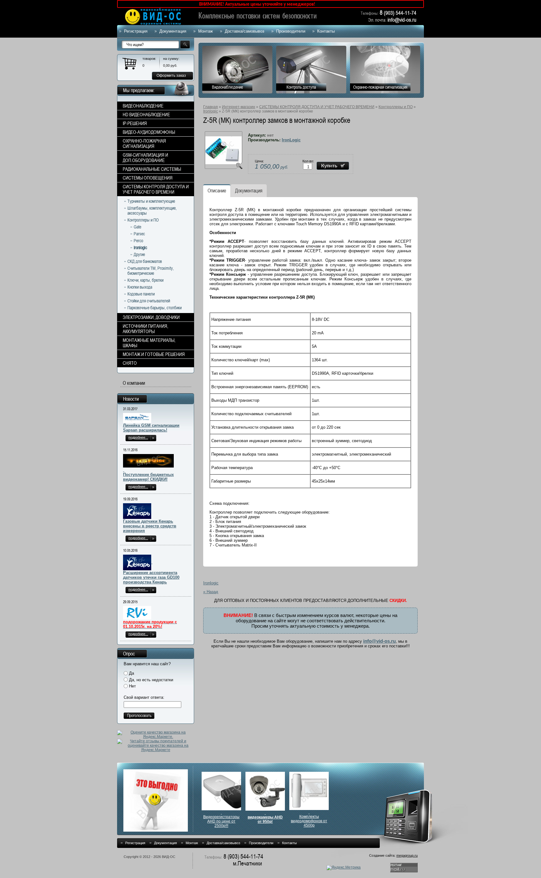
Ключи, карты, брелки (145, 280)
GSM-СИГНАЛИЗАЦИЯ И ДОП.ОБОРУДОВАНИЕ (145, 157)
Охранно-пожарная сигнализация (380, 87)
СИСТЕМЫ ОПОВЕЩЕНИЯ (148, 177)
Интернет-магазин (238, 107)
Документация (172, 31)
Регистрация (135, 31)
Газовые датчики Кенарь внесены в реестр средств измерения (149, 526)
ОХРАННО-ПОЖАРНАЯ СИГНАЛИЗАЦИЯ (144, 143)
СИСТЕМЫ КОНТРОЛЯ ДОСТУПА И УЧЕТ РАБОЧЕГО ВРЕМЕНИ (316, 107)
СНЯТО (130, 363)
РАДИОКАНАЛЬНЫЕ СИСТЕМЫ (152, 169)
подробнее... (138, 437)
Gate (137, 226)
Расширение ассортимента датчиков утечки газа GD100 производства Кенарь (151, 577)
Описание (217, 191)
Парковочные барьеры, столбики (154, 307)
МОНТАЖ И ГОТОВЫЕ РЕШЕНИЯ (154, 354)
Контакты (326, 31)
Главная (210, 107)
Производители (290, 31)
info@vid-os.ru (379, 641)
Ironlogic (210, 111)
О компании (134, 383)
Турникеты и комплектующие (151, 201)
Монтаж (205, 31)
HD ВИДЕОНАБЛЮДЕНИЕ (146, 114)
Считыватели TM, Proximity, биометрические (150, 271)
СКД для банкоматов (144, 261)
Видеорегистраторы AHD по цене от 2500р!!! (221, 821)
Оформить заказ (171, 75)
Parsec (139, 233)
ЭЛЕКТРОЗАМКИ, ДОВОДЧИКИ (151, 317)
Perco (138, 240)
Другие (139, 254)
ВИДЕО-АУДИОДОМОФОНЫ (149, 132)
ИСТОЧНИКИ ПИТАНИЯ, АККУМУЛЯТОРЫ (145, 328)
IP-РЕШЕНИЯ (135, 123)
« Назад (210, 591)
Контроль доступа (301, 87)
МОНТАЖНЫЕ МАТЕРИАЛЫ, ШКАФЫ (149, 342)
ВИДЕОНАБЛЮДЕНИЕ (143, 105)
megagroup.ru (407, 855)
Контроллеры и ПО (396, 107)
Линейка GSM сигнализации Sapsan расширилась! (151, 427)
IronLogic (291, 140)
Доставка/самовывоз (244, 31)
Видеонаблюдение (227, 87)
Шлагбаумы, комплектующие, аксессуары (152, 211)
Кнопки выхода (139, 287)
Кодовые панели (141, 293)
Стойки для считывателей (148, 300)
